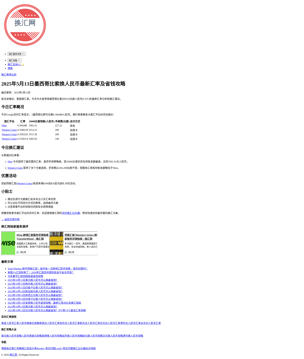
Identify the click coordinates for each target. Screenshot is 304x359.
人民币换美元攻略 (29, 323)
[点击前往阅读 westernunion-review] (73, 255)
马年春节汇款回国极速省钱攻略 (25, 276)
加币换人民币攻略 (72, 335)
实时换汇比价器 (71, 213)
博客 (10, 68)
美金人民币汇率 (10, 323)
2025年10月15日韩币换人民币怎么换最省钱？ (33, 284)
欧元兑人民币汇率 (90, 323)
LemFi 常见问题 (64, 348)
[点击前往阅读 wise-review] (25, 255)
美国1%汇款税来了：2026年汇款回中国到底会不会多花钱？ (41, 272)
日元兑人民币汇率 (110, 323)
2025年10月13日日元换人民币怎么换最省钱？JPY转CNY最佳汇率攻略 (47, 310)
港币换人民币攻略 (133, 335)
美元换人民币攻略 (11, 335)
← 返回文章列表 (10, 219)
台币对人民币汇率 (151, 323)
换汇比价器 (79, 348)
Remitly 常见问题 (46, 348)
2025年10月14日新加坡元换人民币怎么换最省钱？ (35, 291)
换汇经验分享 (29, 348)
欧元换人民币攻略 (92, 335)
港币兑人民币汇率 (130, 323)
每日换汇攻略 (14, 348)
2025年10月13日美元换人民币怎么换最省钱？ (33, 306)
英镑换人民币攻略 (52, 335)
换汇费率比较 (8, 74)
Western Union (9, 130)
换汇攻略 (13, 60)
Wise (4, 125)
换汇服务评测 (15, 54)
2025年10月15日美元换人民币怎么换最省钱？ (33, 280)
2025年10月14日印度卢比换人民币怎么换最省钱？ (35, 299)
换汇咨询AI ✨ (16, 64)
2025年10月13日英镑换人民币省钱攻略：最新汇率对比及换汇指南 (44, 303)
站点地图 (91, 348)
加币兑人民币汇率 (70, 323)
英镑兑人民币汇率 (49, 323)
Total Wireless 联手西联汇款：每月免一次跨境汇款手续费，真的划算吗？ (48, 268)
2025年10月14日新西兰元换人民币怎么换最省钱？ (35, 295)
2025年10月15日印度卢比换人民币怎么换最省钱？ (35, 287)
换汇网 (13, 354)
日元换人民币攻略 (113, 335)
